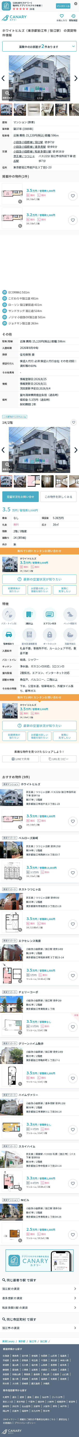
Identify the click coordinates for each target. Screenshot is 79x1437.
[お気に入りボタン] (72, 196)
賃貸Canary (8, 1341)
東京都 (21, 1341)
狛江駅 (43, 1341)
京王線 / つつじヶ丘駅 (24, 158)
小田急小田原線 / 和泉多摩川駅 (32, 151)
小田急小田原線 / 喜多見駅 (29, 147)
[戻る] (3, 78)
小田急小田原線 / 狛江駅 (28, 142)
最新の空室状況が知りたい (42, 579)
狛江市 (32, 1341)
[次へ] (76, 78)
